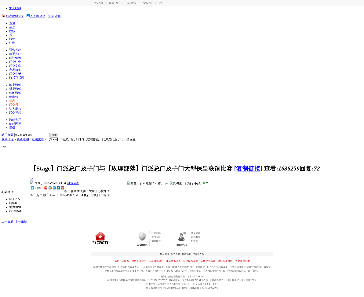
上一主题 (8, 221)
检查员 (194, 241)
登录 (51, 16)
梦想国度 (15, 123)
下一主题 (21, 221)
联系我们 (186, 254)
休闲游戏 (15, 92)
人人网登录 (37, 16)
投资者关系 (198, 254)
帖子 (12, 199)
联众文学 (15, 66)
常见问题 (195, 233)
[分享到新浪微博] (46, 187)
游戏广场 (113, 3)
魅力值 (13, 207)
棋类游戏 (15, 88)
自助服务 (195, 237)
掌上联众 (131, 3)
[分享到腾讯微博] (54, 187)
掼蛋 (12, 127)
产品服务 (15, 70)
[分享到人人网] (58, 187)
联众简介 (164, 254)
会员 (12, 27)
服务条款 (175, 254)
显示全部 (73, 183)
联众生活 (15, 73)
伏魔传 (13, 96)
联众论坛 (8, 139)
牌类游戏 (15, 84)
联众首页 (98, 3)
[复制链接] (248, 168)
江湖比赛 (38, 139)
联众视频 (15, 112)
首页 (12, 23)
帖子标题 (8, 135)
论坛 (161, 3)
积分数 (13, 211)
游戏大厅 (15, 119)
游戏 (12, 39)
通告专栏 (15, 50)
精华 (12, 203)
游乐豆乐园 (16, 77)
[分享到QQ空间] (50, 187)
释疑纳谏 (15, 58)
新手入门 (15, 54)
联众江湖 (15, 62)
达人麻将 (15, 108)
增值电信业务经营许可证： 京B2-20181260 (182, 276)
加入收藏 (15, 8)
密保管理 (156, 237)
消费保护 (156, 241)
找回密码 (156, 233)
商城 (12, 31)
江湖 (12, 43)
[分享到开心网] (62, 187)
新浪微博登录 (15, 16)
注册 (58, 16)
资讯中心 (147, 3)
